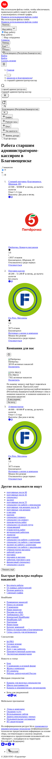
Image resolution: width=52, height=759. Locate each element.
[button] (4, 56)
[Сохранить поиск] (4, 103)
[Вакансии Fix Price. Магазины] (28, 300)
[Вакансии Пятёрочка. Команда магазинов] (28, 222)
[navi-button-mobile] (4, 64)
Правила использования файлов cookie (19, 22)
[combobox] (14, 89)
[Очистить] (5, 95)
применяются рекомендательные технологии (24, 727)
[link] (6, 49)
